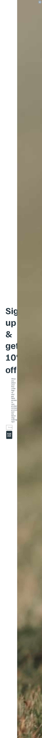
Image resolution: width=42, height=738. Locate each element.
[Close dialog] (40, 2)
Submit (9, 434)
